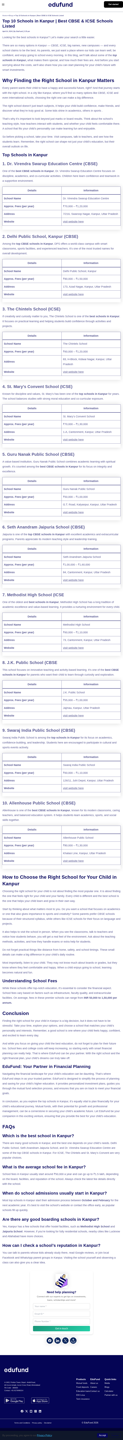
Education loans (83, 1391)
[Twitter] (26, 1411)
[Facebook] (22, 1411)
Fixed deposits (82, 1387)
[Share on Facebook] (50, 1340)
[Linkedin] (40, 1411)
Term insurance (83, 1399)
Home (4, 15)
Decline (115, 1435)
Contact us (95, 1391)
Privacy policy (37, 1423)
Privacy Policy (44, 1435)
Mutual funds (81, 1383)
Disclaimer (48, 1423)
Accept (102, 1435)
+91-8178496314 (17, 1390)
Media (107, 1383)
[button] (113, 4)
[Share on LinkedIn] (57, 1340)
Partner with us (111, 1395)
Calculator (109, 1391)
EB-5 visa (80, 1395)
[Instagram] (35, 1411)
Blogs (11, 15)
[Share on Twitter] (65, 1340)
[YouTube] (31, 1411)
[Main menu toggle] (3, 4)
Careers (93, 1387)
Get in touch (61, 1328)
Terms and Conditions (22, 1423)
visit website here (73, 221)
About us (94, 1383)
